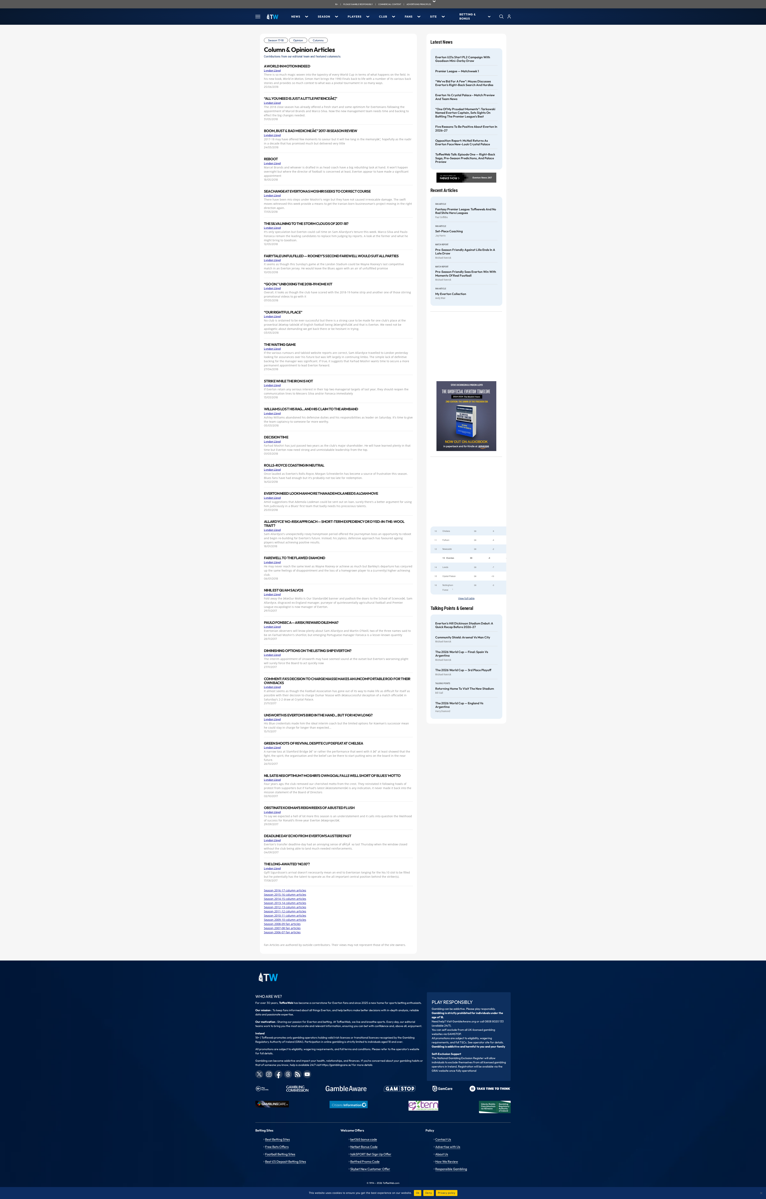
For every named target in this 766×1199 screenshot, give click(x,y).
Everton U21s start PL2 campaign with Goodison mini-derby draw (462, 59)
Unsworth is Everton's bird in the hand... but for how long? (318, 715)
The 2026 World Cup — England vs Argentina (459, 705)
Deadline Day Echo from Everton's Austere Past (307, 836)
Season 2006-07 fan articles (282, 932)
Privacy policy (446, 1192)
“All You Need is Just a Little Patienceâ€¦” (300, 99)
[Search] (501, 17)
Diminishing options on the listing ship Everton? (307, 651)
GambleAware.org (464, 1021)
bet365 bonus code (363, 1139)
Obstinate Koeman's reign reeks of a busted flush (309, 808)
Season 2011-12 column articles (285, 911)
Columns (318, 40)
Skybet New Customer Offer (370, 1169)
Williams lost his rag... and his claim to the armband (311, 409)
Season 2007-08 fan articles (282, 928)
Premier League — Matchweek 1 (457, 71)
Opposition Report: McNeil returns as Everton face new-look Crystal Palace (462, 142)
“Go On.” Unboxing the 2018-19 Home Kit (298, 284)
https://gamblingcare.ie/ (337, 1065)
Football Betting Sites (280, 1154)
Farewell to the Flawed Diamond (294, 558)
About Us (441, 1154)
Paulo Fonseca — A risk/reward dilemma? (301, 623)
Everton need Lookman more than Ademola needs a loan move (321, 494)
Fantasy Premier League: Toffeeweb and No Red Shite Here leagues (465, 211)
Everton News (480, 177)
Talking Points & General (451, 608)
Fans (409, 16)
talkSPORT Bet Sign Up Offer (370, 1154)
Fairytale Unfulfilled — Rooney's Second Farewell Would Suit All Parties (331, 256)
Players (354, 16)
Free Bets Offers (277, 1147)
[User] (509, 17)
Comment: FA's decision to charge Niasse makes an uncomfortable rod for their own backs (337, 681)
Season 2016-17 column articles (285, 890)
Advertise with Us (447, 1147)
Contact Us (443, 1139)
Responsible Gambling (451, 1169)
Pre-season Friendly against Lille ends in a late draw (465, 251)
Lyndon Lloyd (272, 70)
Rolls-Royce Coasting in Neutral (294, 465)
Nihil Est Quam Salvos (283, 590)
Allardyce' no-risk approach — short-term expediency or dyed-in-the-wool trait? (334, 524)
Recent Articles (444, 190)
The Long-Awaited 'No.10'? (287, 864)
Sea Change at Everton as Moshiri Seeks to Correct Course (317, 191)
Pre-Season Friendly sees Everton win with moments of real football (465, 273)
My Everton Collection (450, 294)
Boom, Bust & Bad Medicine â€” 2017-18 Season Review (310, 131)
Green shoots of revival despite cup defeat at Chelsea (313, 743)
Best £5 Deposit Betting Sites (285, 1161)
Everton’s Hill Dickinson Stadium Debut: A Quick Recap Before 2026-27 (464, 625)
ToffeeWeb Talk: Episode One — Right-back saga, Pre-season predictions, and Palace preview (465, 158)
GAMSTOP (454, 1034)
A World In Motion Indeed (287, 66)
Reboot (271, 159)
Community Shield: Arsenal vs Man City (462, 637)
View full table (466, 598)
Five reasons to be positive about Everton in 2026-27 (466, 128)
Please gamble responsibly (358, 4)
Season (324, 16)
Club (383, 16)
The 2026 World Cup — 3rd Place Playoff (463, 670)
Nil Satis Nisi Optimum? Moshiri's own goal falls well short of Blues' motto (332, 776)
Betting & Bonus (467, 16)
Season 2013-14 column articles (285, 903)
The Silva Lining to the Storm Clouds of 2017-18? (306, 224)
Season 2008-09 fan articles (282, 924)
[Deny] (761, 1193)
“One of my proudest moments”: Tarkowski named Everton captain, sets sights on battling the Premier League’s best (465, 112)
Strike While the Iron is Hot (288, 381)
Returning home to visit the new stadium (464, 689)
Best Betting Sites (277, 1139)
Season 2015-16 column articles (285, 894)
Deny (428, 1192)
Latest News (441, 42)
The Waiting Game (280, 345)
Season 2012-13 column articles (285, 907)
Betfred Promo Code (365, 1161)
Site (433, 16)
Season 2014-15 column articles (285, 899)
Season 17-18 (276, 40)
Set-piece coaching (449, 231)
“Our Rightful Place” (283, 312)
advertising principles (419, 4)
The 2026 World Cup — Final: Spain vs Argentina (461, 653)
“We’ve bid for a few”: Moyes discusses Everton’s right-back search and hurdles (464, 83)
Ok (418, 1192)
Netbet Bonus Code (364, 1147)
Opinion (298, 40)
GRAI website (440, 1070)
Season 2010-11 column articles (285, 915)
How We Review (446, 1161)
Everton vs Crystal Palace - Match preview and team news (465, 97)
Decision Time (276, 437)
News (295, 16)
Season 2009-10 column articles (285, 920)
